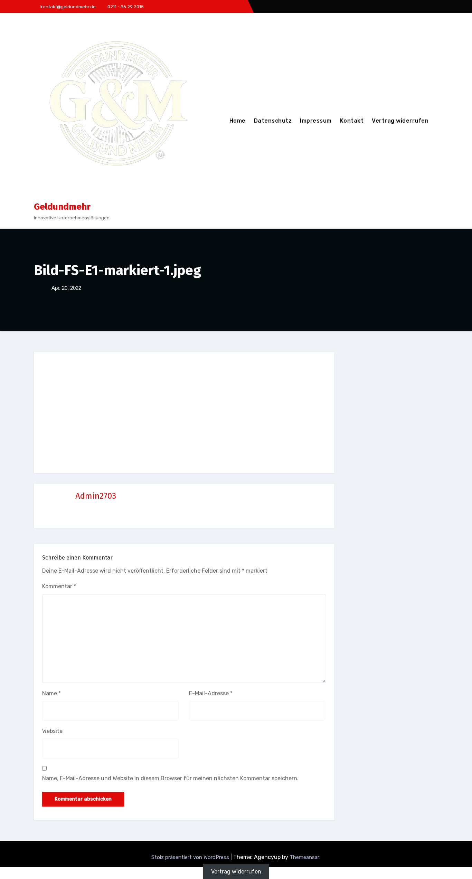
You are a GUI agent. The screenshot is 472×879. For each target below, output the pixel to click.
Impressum (316, 120)
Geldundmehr (62, 206)
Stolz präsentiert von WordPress (190, 857)
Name (51, 693)
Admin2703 (95, 496)
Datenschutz (273, 120)
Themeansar (304, 857)
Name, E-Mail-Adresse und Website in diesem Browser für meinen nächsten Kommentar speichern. (170, 778)
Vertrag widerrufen (400, 120)
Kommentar (59, 586)
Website (52, 731)
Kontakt (352, 120)
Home (237, 120)
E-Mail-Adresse (211, 693)
